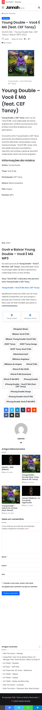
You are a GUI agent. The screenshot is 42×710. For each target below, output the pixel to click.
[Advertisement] (21, 220)
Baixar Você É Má (21, 334)
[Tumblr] (23, 410)
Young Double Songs (21, 391)
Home (5, 13)
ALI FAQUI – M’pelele (11, 663)
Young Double (31, 379)
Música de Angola (13, 364)
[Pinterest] (28, 410)
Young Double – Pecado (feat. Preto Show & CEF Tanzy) (30, 477)
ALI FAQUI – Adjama (10, 674)
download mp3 (21, 354)
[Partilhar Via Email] (11, 415)
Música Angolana (21, 359)
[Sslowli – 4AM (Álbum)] (11, 460)
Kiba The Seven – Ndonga (13, 653)
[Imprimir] (17, 415)
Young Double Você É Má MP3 (21, 401)
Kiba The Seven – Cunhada (13, 685)
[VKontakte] (6, 415)
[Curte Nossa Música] (15, 7)
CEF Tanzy (10, 344)
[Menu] (3, 8)
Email (4, 566)
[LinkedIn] (17, 410)
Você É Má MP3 (12, 379)
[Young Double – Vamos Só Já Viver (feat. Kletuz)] (11, 495)
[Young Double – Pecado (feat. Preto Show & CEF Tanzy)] (31, 464)
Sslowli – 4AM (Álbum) (7, 468)
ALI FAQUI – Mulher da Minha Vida (16, 681)
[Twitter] (11, 410)
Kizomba (12, 13)
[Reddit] (34, 410)
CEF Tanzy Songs (29, 344)
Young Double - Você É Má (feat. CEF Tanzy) (21, 385)
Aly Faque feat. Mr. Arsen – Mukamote (17, 670)
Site (3, 574)
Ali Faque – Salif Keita (11, 667)
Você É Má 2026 (21, 369)
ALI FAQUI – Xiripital (10, 678)
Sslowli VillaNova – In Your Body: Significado (31, 500)
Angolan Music (21, 329)
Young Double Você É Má (21, 396)
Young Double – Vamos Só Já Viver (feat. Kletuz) (10, 508)
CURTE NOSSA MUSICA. (22, 701)
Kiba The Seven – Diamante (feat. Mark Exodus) (21, 688)
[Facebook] (6, 410)
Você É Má (32, 364)
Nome (4, 557)
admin (7, 39)
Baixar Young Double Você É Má (21, 339)
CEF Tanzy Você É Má (21, 349)
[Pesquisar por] (39, 8)
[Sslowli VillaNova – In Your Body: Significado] (31, 491)
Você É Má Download (21, 374)
